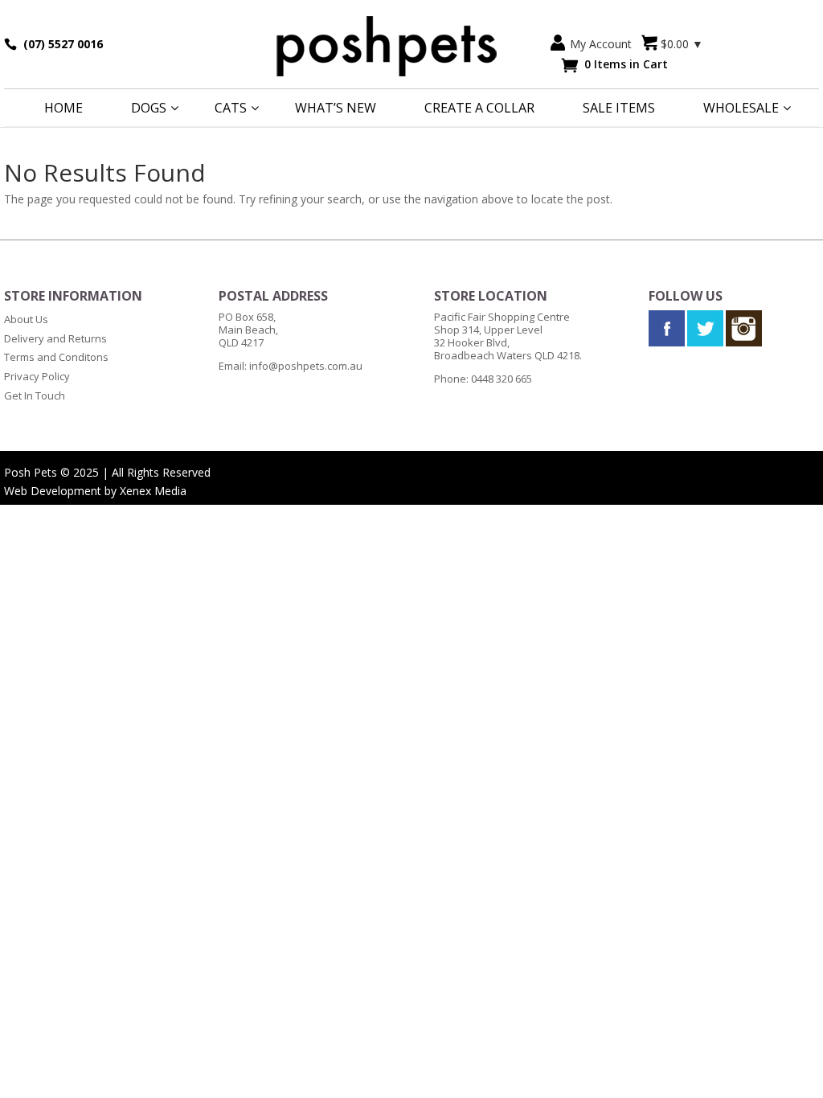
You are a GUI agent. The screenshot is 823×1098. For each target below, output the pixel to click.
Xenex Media (153, 490)
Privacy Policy (37, 376)
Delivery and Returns (55, 338)
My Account (601, 43)
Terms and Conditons (56, 357)
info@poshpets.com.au (305, 365)
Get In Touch (34, 395)
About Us (26, 319)
